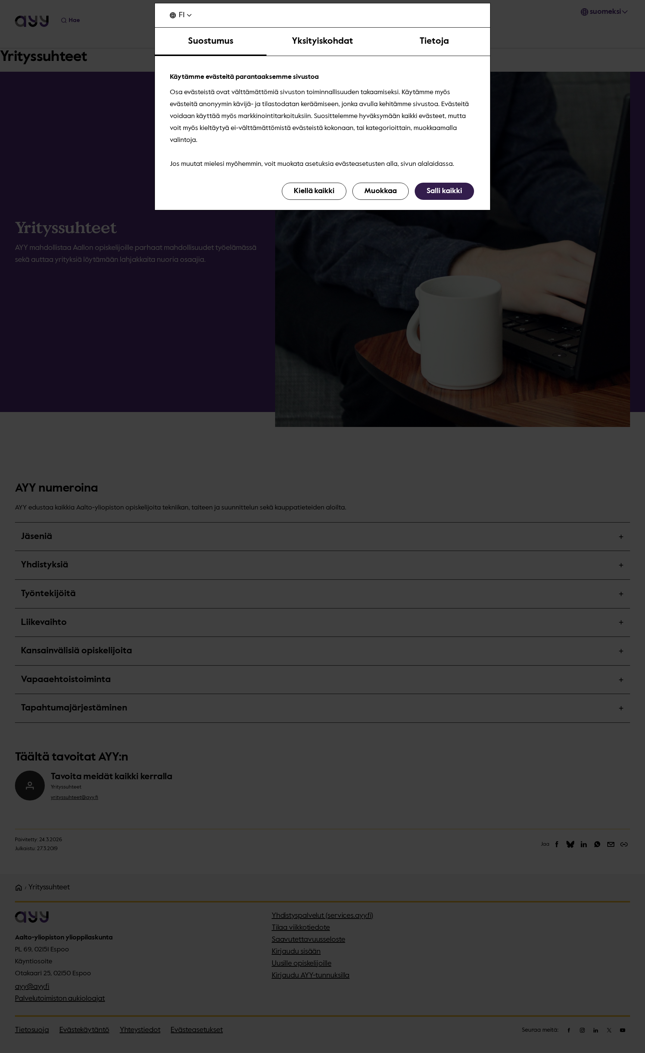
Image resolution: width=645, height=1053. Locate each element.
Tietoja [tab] (434, 41)
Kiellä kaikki (314, 191)
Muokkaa (380, 191)
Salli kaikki (444, 191)
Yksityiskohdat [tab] (322, 41)
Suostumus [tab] (210, 41)
